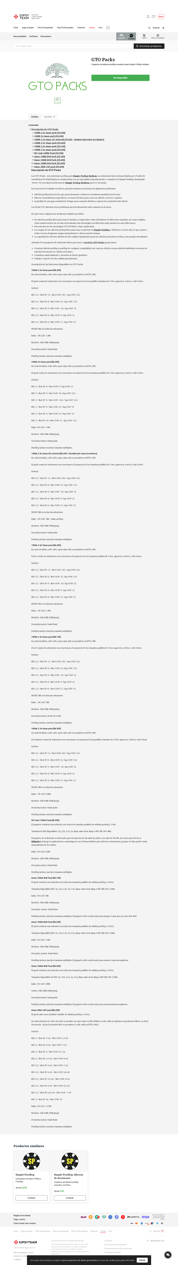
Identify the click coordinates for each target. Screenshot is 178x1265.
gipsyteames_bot (157, 1241)
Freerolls (81, 27)
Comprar (31, 1198)
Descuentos (46, 36)
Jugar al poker (28, 27)
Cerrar (142, 1260)
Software (33, 36)
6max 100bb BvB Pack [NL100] (49, 156)
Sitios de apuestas (61, 1231)
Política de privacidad (112, 1252)
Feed (16, 27)
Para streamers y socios (23, 1253)
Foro (100, 27)
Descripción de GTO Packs (44, 129)
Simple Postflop (25, 1174)
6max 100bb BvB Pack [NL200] (49, 159)
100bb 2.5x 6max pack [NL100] (49, 146)
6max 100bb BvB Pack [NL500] (49, 163)
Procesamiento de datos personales (118, 1248)
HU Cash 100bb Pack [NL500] (48, 153)
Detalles (35, 116)
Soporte (156, 1231)
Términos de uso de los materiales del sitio (67, 1241)
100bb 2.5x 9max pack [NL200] (49, 142)
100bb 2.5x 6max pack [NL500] (49, 149)
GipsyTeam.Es (29, 1248)
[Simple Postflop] (31, 1161)
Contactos (108, 1241)
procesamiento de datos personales (79, 1260)
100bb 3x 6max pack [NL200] (48, 136)
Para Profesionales (65, 27)
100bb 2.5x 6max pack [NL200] (49, 132)
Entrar (161, 17)
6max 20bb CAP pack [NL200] (49, 166)
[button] (53, 101)
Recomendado (20, 36)
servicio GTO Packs (94, 242)
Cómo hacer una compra (25, 1223)
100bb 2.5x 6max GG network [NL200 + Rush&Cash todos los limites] (69, 139)
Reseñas (49, 116)
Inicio (16, 1231)
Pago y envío (19, 1219)
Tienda (92, 27)
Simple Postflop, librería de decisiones (68, 1176)
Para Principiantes (45, 27)
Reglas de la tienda (22, 1215)
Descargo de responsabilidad (115, 1245)
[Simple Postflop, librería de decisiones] (70, 1161)
